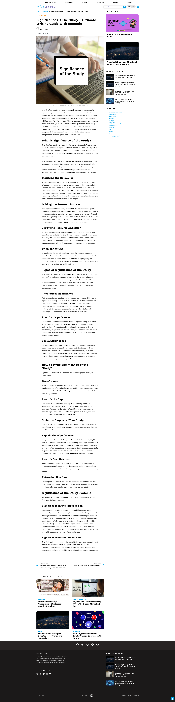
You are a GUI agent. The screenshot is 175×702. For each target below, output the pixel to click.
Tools (111, 134)
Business (100, 2)
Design (111, 121)
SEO (110, 129)
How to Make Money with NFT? (119, 35)
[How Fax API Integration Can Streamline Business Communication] (110, 92)
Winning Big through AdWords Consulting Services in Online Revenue (125, 84)
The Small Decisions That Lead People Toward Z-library (122, 63)
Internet (85, 2)
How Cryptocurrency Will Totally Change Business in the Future (87, 635)
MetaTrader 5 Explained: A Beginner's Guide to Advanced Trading (125, 101)
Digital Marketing (49, 2)
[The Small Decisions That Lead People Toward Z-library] (110, 77)
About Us (129, 695)
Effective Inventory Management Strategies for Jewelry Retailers (51, 603)
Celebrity (112, 116)
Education (69, 2)
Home (38, 11)
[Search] (124, 7)
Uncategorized (114, 136)
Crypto (129, 2)
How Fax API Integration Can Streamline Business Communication (124, 92)
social (115, 2)
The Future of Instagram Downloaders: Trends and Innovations (50, 635)
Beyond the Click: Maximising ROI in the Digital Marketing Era (87, 603)
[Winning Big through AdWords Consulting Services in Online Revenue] (110, 84)
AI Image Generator (116, 112)
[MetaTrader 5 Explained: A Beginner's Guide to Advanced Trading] (110, 101)
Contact (136, 695)
